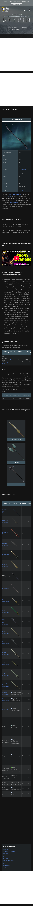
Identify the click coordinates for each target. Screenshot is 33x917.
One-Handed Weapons (9, 851)
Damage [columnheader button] (8, 395)
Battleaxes (16, 462)
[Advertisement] (16, 54)
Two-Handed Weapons (9, 860)
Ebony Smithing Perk (13, 333)
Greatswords (16, 439)
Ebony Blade (14, 202)
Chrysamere (5, 756)
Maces (5, 856)
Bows (4, 867)
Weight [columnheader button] (14, 395)
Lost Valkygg (8, 284)
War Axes (5, 858)
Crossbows (6, 869)
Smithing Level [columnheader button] (19, 352)
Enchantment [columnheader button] (26, 395)
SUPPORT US (16, 4)
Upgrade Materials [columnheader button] (12, 352)
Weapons (17, 27)
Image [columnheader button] (15, 503)
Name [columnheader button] (5, 503)
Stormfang (5, 709)
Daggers (5, 853)
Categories (9, 846)
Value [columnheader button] (19, 395)
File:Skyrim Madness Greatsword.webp (16, 777)
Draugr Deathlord (17, 288)
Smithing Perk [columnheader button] (27, 352)
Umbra (4, 726)
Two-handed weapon (14, 194)
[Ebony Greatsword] (16, 136)
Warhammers (16, 485)
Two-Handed (22, 180)
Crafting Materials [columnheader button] (4, 352)
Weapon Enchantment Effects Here (16, 232)
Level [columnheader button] (3, 395)
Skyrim (9, 27)
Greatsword (22, 169)
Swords (5, 855)
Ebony (21, 173)
